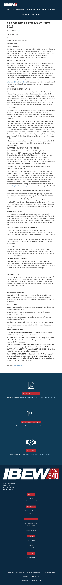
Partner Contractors (31, 530)
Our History (31, 498)
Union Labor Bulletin (31, 511)
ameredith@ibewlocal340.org (17, 186)
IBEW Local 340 (10, 4)
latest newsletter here (38, 426)
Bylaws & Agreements (27, 397)
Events (31, 513)
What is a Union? (31, 540)
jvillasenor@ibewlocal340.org (17, 82)
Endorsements (31, 557)
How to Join (31, 543)
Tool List (31, 528)
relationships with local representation (39, 454)
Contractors (31, 545)
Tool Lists (38, 397)
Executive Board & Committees (31, 501)
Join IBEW (31, 547)
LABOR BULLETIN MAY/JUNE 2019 (28, 25)
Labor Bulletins (18, 365)
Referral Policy (50, 397)
